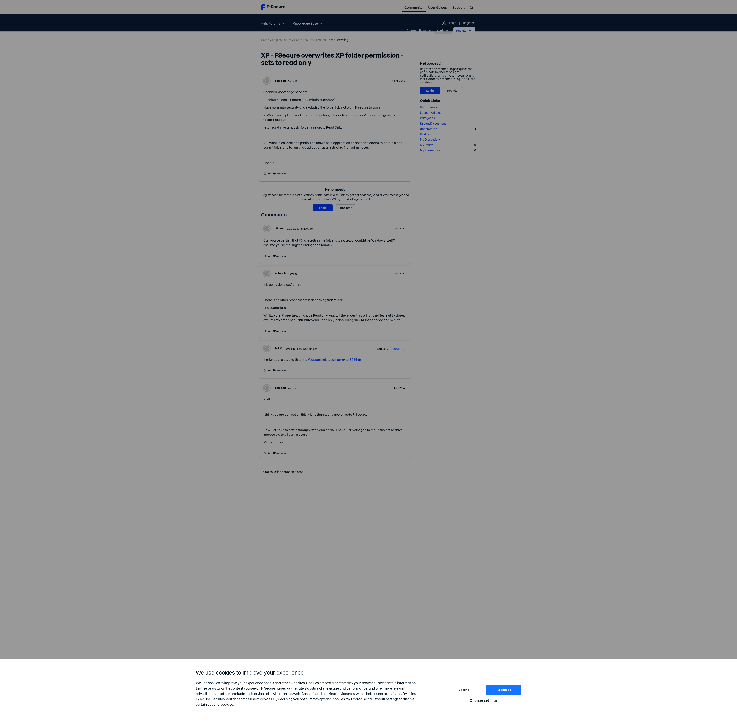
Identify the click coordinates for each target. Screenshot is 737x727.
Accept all (504, 689)
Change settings (484, 700)
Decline (463, 689)
